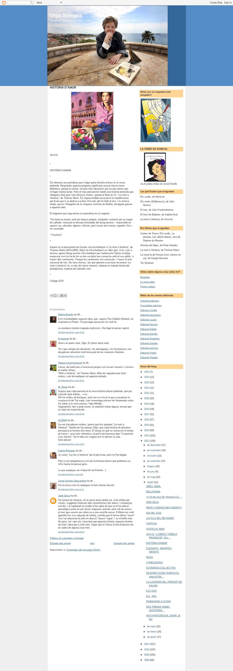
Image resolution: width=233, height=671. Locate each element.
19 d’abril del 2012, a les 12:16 (71, 532)
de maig (151, 477)
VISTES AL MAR (155, 529)
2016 (147, 419)
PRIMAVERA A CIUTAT (158, 601)
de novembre (154, 450)
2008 (147, 660)
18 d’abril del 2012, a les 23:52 (71, 444)
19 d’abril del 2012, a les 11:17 (71, 489)
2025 (147, 371)
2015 (147, 425)
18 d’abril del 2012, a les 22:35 (71, 414)
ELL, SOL (151, 596)
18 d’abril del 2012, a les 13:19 (71, 332)
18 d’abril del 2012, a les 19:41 (71, 380)
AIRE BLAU (152, 502)
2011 (147, 644)
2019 (147, 403)
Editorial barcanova (150, 315)
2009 (147, 654)
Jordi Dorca (64, 495)
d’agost (151, 466)
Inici (92, 543)
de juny (151, 471)
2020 (147, 398)
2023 (147, 382)
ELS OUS (151, 591)
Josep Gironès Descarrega (72, 480)
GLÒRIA (62, 420)
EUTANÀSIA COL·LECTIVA (160, 567)
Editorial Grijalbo (149, 343)
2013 (147, 435)
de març (151, 626)
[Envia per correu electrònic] (51, 295)
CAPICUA (151, 523)
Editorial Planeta (149, 357)
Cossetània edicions (151, 305)
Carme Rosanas (66, 450)
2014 (147, 430)
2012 (147, 440)
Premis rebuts (147, 286)
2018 (147, 409)
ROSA (149, 557)
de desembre (154, 445)
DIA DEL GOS (153, 513)
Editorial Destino (149, 324)
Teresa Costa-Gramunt (70, 362)
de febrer (152, 631)
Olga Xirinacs (66, 15)
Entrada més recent (60, 543)
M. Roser (63, 387)
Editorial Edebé (148, 329)
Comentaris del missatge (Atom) (83, 550)
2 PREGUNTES (154, 562)
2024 (147, 377)
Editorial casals (148, 319)
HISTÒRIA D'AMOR (156, 543)
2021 (147, 393)
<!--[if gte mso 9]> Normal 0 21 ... (164, 497)
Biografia (145, 277)
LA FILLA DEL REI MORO (160, 518)
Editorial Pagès (148, 352)
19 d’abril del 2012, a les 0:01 (70, 474)
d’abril (150, 482)
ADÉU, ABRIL (153, 486)
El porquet (63, 338)
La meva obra (147, 282)
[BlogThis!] (55, 295)
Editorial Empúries (150, 338)
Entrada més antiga (124, 543)
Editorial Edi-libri (148, 334)
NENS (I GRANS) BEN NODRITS (164, 507)
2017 (147, 414)
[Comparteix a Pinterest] (65, 295)
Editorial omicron (149, 348)
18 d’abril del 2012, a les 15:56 (71, 356)
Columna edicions (149, 301)
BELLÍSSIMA (153, 491)
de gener (152, 637)
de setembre (154, 461)
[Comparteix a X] (58, 295)
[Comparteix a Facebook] (62, 295)
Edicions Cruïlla (148, 310)
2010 (147, 649)
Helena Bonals (65, 314)
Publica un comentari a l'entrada (67, 538)
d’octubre (152, 455)
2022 (147, 387)
